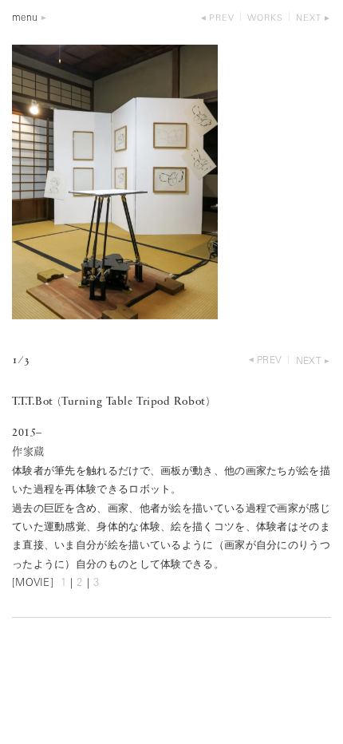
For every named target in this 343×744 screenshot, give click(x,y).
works (265, 18)
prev (222, 18)
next (308, 18)
